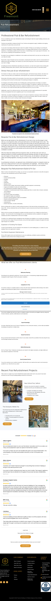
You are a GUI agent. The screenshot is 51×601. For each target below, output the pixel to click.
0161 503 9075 (45, 574)
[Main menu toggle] (47, 10)
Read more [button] (5, 454)
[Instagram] (43, 10)
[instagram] (4, 582)
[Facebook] (43, 8)
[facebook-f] (1, 582)
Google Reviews (25, 536)
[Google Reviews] (43, 12)
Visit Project (28, 398)
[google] (7, 582)
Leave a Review (25, 545)
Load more (25, 530)
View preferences (25, 306)
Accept (25, 303)
